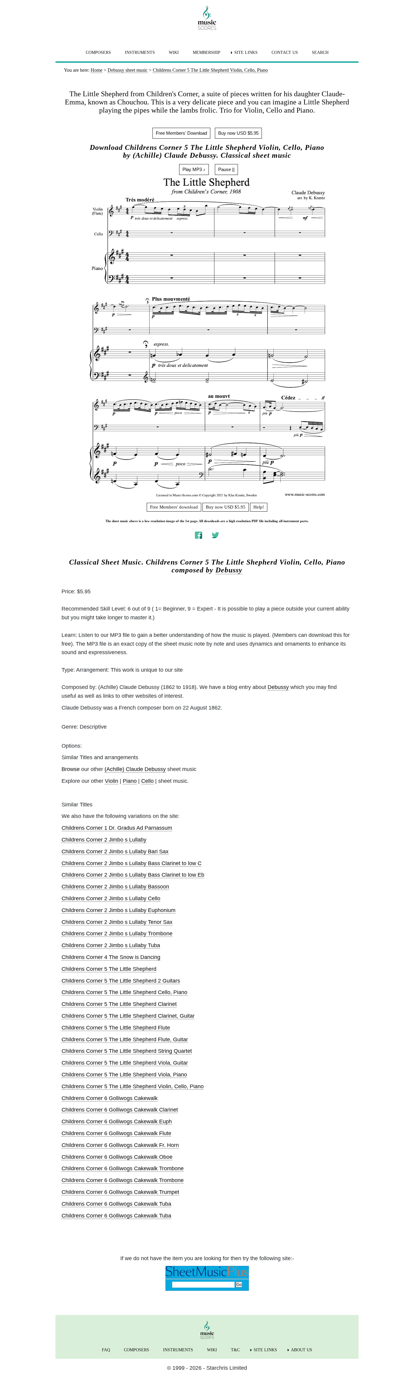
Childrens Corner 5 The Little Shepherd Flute (116, 1028)
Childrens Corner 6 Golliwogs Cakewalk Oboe (117, 1157)
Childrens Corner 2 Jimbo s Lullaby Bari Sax (115, 851)
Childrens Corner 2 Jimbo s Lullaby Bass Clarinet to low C (132, 863)
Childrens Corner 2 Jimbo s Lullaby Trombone (117, 934)
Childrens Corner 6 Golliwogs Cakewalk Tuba (116, 1204)
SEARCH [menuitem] (320, 52)
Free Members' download (174, 507)
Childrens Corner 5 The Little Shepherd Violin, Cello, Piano (133, 1086)
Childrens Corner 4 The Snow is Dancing (111, 957)
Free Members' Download (181, 133)
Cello (147, 781)
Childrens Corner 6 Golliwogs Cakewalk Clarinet (120, 1110)
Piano (130, 781)
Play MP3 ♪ (193, 169)
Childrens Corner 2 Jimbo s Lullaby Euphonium (118, 910)
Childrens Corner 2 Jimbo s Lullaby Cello (111, 898)
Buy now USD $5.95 (238, 133)
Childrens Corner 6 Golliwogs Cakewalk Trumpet (120, 1192)
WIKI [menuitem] (174, 52)
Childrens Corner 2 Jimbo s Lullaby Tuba (111, 945)
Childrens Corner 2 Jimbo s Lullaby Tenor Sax (117, 922)
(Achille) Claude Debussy (135, 769)
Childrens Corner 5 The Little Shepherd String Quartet (127, 1051)
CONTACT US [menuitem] (285, 52)
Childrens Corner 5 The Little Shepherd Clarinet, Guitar (128, 1016)
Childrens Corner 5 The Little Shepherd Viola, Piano (124, 1075)
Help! (258, 507)
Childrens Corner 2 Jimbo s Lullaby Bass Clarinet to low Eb (133, 875)
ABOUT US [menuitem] (301, 1350)
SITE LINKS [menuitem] (246, 52)
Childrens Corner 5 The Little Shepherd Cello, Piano (124, 992)
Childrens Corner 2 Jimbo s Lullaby (104, 840)
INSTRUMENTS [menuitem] (140, 52)
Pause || (226, 169)
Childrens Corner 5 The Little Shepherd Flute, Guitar (125, 1039)
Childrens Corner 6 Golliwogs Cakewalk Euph (117, 1121)
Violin (111, 781)
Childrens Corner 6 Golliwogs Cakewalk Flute (116, 1133)
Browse (71, 769)
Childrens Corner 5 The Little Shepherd (109, 969)
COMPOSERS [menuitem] (98, 52)
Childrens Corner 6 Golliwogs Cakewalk (110, 1098)
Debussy (228, 570)
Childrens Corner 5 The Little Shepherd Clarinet (119, 1004)
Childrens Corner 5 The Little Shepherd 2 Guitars (121, 981)
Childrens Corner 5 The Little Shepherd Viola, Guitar (125, 1063)
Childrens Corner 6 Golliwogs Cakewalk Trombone (123, 1168)
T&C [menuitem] (235, 1350)
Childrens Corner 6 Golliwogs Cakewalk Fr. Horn (120, 1145)
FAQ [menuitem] (106, 1350)
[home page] (207, 18)
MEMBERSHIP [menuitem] (206, 52)
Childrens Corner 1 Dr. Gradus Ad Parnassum (117, 828)
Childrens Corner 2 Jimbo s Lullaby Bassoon (115, 887)
